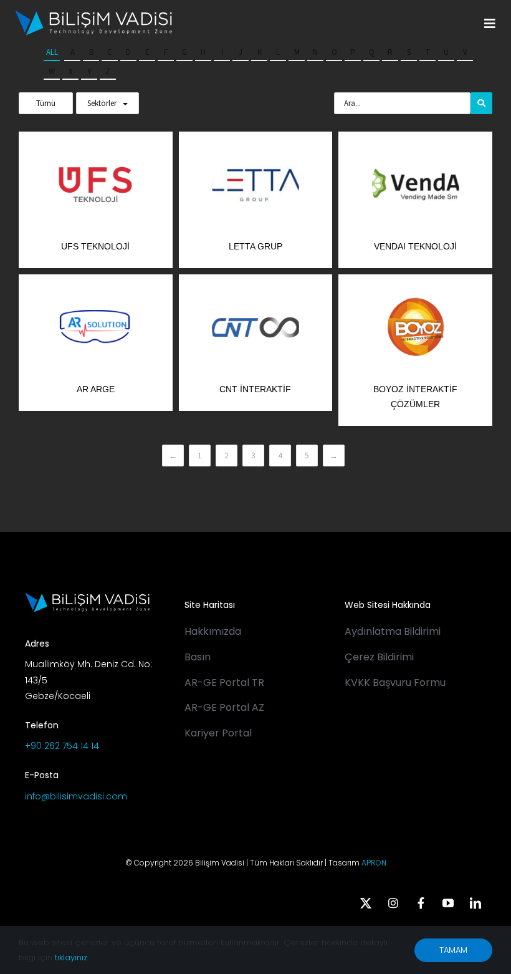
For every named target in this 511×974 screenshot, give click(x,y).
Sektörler (102, 103)
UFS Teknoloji (95, 246)
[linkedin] (475, 903)
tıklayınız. (71, 957)
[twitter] (365, 903)
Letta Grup (255, 246)
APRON (373, 862)
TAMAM (453, 950)
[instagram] (393, 903)
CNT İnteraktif (255, 389)
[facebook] (420, 903)
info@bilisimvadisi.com (76, 796)
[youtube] (448, 903)
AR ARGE (96, 389)
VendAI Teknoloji (415, 246)
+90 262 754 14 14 (62, 746)
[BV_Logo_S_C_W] (93, 14)
